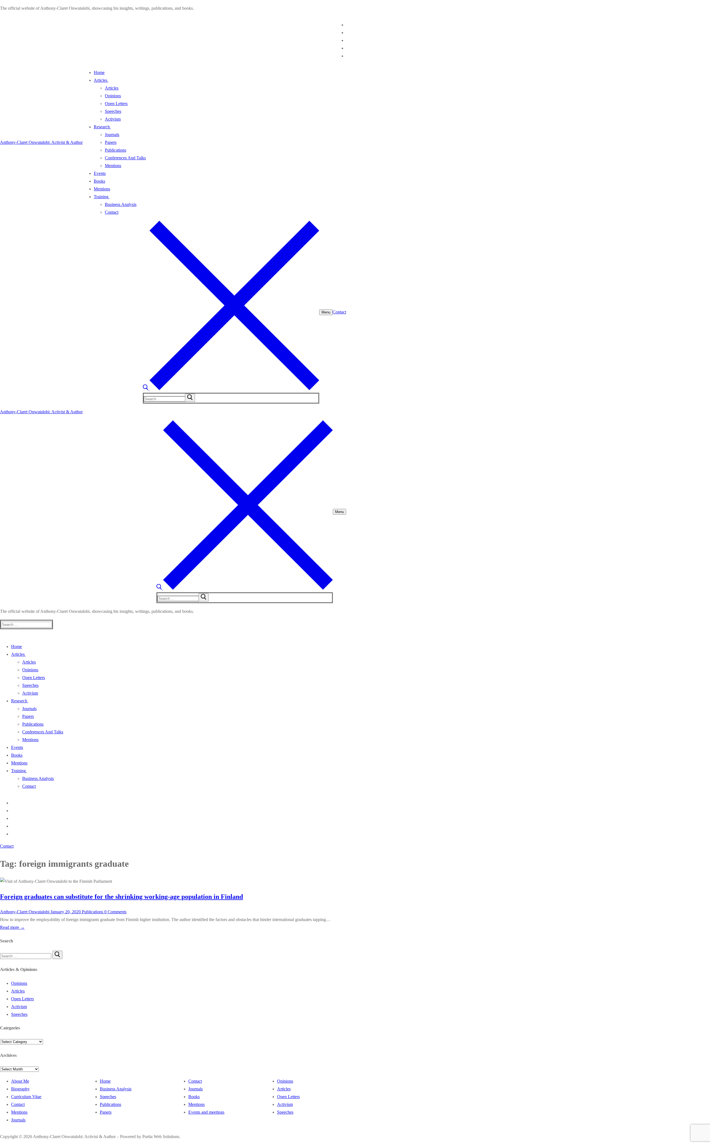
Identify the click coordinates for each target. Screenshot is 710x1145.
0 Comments (114, 911)
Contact (339, 312)
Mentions (19, 1112)
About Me (20, 1081)
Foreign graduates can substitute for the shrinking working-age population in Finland (121, 896)
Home (105, 1081)
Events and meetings (206, 1112)
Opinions (19, 983)
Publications (92, 911)
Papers (105, 1112)
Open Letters (22, 998)
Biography (20, 1089)
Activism (19, 1006)
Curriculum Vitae (26, 1096)
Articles (18, 991)
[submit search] (190, 398)
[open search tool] (231, 388)
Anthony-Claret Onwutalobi (24, 911)
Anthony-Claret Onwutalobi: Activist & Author (41, 142)
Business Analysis (115, 1089)
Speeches (19, 1014)
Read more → (12, 927)
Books (194, 1096)
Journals (18, 1120)
